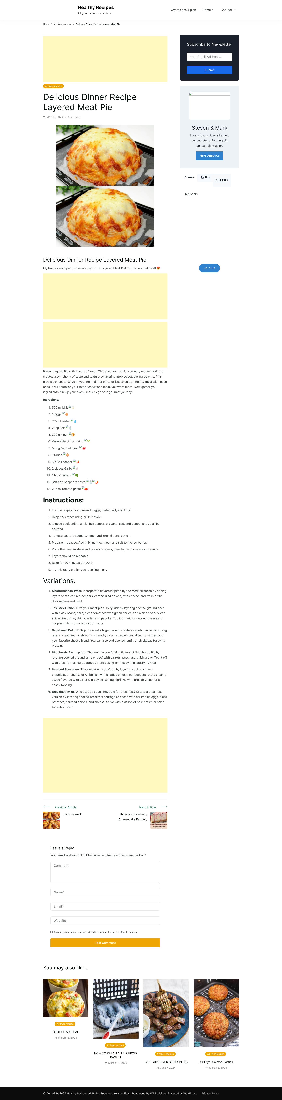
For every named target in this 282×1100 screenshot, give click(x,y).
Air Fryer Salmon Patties (216, 1062)
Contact (226, 10)
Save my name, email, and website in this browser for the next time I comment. (96, 932)
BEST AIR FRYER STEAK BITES (166, 1062)
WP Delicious (158, 1093)
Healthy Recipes (96, 7)
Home (207, 10)
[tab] (188, 178)
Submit (210, 70)
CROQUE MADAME (66, 1032)
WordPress (190, 1093)
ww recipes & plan (183, 10)
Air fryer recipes (53, 86)
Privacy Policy (210, 1093)
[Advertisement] (105, 59)
